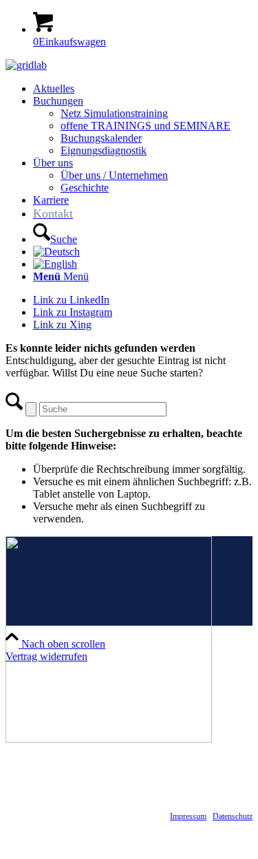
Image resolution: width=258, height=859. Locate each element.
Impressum (188, 816)
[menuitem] (142, 89)
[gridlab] (26, 65)
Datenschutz (232, 816)
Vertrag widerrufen (46, 656)
